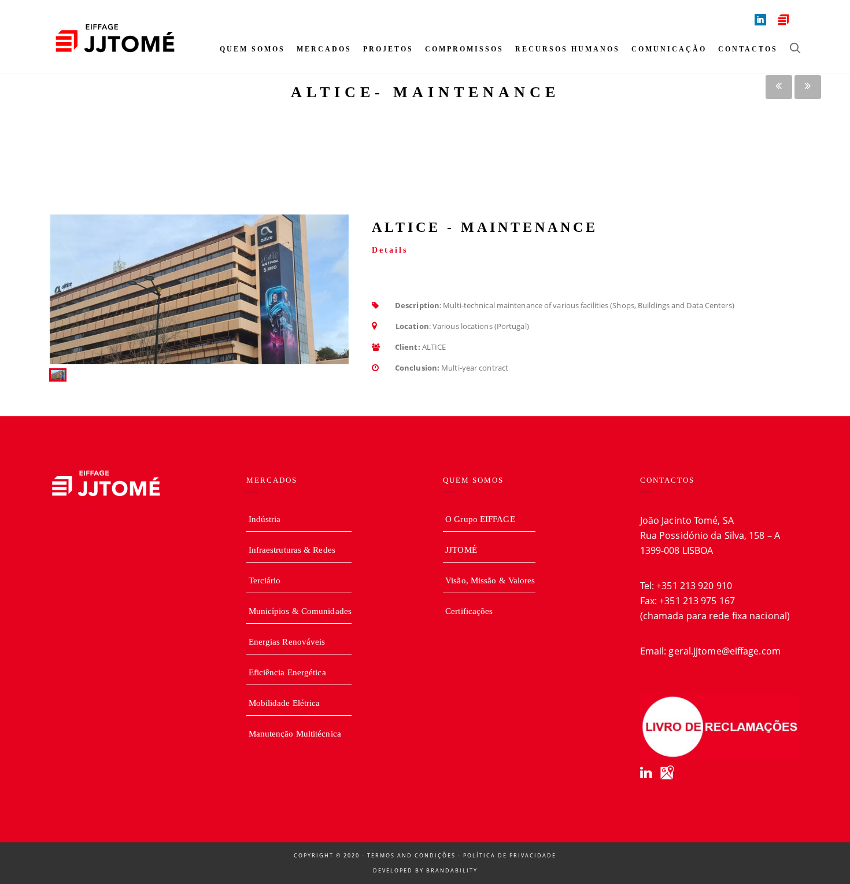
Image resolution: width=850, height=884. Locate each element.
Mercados (324, 49)
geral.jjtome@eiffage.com (724, 651)
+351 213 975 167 (697, 600)
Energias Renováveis (287, 641)
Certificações (469, 611)
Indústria (265, 519)
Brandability (452, 870)
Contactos (748, 49)
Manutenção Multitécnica (295, 733)
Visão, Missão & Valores (490, 580)
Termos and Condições (411, 855)
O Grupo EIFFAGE (480, 519)
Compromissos (464, 49)
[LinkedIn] (646, 772)
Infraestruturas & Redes (292, 549)
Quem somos (252, 49)
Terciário (265, 580)
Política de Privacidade (509, 855)
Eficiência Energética (287, 672)
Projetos (388, 49)
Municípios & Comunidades (300, 611)
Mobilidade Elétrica (284, 703)
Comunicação (669, 49)
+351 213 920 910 (694, 585)
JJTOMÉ (461, 549)
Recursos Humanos (567, 49)
